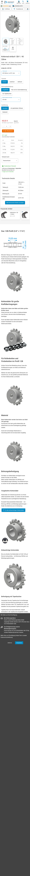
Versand (11, 122)
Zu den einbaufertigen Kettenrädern (14, 510)
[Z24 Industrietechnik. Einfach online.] (9, 2)
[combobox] (10, 73)
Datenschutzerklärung (7, 637)
